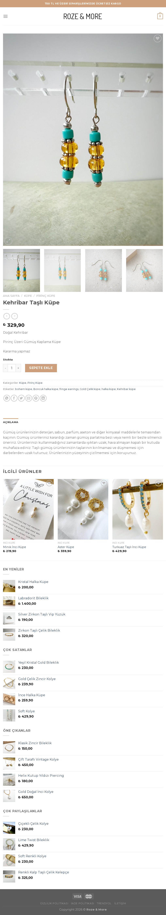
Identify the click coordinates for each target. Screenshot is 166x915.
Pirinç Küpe (45, 295)
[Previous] (11, 139)
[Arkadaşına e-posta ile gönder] (28, 398)
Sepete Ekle (41, 368)
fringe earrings (69, 389)
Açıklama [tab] (10, 422)
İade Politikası (82, 903)
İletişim (120, 903)
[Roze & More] (83, 16)
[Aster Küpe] (83, 509)
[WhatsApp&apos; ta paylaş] (6, 398)
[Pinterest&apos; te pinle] (36, 398)
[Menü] (5, 16)
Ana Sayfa (11, 295)
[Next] (154, 139)
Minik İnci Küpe (14, 547)
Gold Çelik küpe (90, 389)
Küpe (28, 295)
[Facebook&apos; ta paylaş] (14, 398)
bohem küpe (23, 389)
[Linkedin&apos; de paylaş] (43, 398)
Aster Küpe (66, 547)
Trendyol (104, 903)
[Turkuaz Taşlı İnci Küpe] (137, 509)
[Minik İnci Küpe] (28, 509)
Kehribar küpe (126, 389)
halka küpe (109, 389)
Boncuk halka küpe (45, 389)
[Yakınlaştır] (8, 241)
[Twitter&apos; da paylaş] (21, 398)
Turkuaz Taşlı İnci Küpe (129, 547)
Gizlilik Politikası (54, 903)
